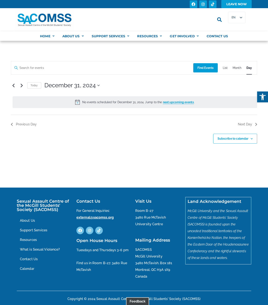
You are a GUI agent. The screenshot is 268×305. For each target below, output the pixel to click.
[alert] (135, 102)
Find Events (205, 67)
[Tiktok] (212, 4)
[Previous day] (13, 85)
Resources (147, 36)
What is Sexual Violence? (40, 249)
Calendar (27, 269)
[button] (262, 96)
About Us (71, 36)
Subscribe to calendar (233, 138)
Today (34, 85)
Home (45, 36)
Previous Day (26, 124)
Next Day (245, 124)
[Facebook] (193, 4)
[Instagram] (203, 4)
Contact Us (217, 36)
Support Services (108, 36)
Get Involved (182, 36)
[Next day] (21, 85)
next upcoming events (178, 102)
